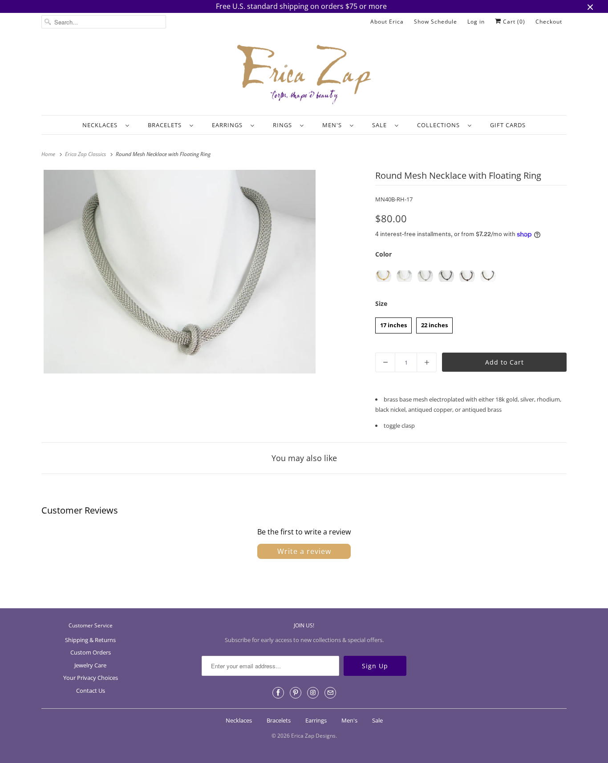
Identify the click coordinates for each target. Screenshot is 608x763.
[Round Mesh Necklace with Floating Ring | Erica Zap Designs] (180, 271)
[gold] (383, 276)
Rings (284, 125)
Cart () (513, 21)
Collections (440, 125)
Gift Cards (508, 125)
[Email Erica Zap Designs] (330, 693)
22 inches (434, 323)
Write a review (304, 551)
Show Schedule (435, 21)
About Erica (387, 21)
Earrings (229, 125)
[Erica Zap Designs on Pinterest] (295, 693)
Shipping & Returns (90, 640)
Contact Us (90, 691)
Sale (381, 125)
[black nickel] (446, 276)
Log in (476, 21)
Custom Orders (90, 652)
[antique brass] (488, 276)
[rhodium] (425, 276)
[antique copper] (467, 276)
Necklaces (101, 125)
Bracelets (166, 125)
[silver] (404, 276)
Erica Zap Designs (313, 735)
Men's (333, 125)
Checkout (548, 21)
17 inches (393, 323)
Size (381, 303)
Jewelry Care (90, 665)
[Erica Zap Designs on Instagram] (313, 693)
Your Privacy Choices (90, 678)
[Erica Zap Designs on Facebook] (278, 693)
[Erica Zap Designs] (304, 75)
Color (383, 254)
